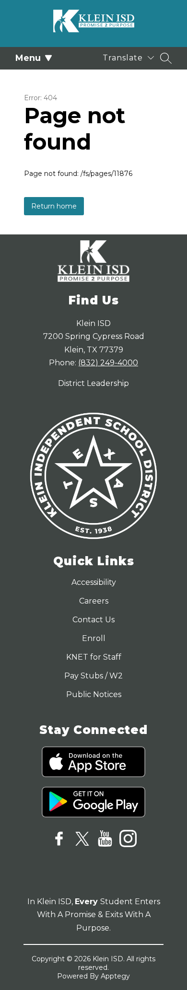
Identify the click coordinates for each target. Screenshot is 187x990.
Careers (93, 601)
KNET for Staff (93, 657)
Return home (54, 206)
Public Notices (93, 694)
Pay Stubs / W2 (93, 675)
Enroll (93, 638)
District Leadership (93, 383)
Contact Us (93, 619)
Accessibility (93, 582)
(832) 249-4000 (108, 362)
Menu (28, 58)
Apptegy (115, 976)
